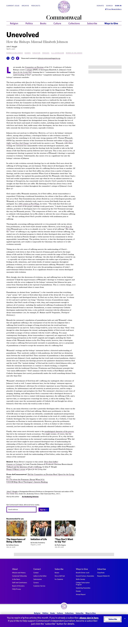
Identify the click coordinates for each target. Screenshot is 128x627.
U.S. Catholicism (57, 53)
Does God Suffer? (51, 462)
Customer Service (39, 586)
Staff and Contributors (19, 582)
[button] (8, 59)
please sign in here (89, 617)
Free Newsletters (114, 9)
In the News (16, 579)
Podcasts (35, 5)
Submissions (37, 579)
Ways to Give (111, 23)
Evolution (36, 53)
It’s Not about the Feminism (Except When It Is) (25, 479)
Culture (57, 23)
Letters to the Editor (40, 576)
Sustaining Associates (83, 588)
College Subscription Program (83, 583)
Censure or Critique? (14, 464)
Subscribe (92, 23)
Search (109, 5)
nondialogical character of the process (59, 431)
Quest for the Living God (22, 72)
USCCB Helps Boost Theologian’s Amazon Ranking (27, 482)
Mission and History (19, 572)
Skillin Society (80, 579)
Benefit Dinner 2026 (82, 572)
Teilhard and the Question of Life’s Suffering (24, 467)
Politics (29, 23)
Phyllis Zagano (61, 545)
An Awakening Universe (30, 496)
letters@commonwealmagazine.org (49, 58)
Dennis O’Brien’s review (15, 469)
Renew (57, 572)
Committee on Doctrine (34, 67)
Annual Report (81, 594)
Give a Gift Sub (60, 576)
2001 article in (29, 204)
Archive (25, 5)
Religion (14, 23)
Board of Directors (18, 586)
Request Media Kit (103, 576)
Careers (36, 582)
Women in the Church (14, 53)
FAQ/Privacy (16, 589)
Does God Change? (22, 143)
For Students (59, 579)
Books (43, 23)
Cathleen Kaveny (13, 545)
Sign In (118, 5)
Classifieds (100, 572)
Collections (74, 23)
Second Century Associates (85, 576)
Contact (35, 572)
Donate (100, 5)
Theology (45, 53)
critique (29, 70)
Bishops (28, 53)
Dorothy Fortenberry (38, 542)
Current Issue (12, 5)
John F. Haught (11, 46)
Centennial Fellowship (19, 576)
